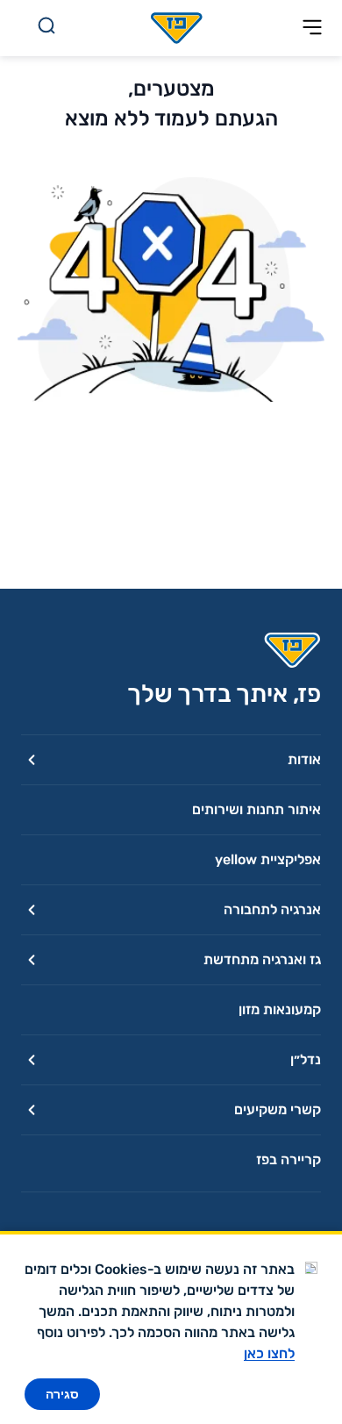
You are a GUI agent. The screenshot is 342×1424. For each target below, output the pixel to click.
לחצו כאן (269, 1353)
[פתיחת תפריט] (312, 28)
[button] (171, 759)
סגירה (62, 1394)
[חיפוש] (46, 28)
